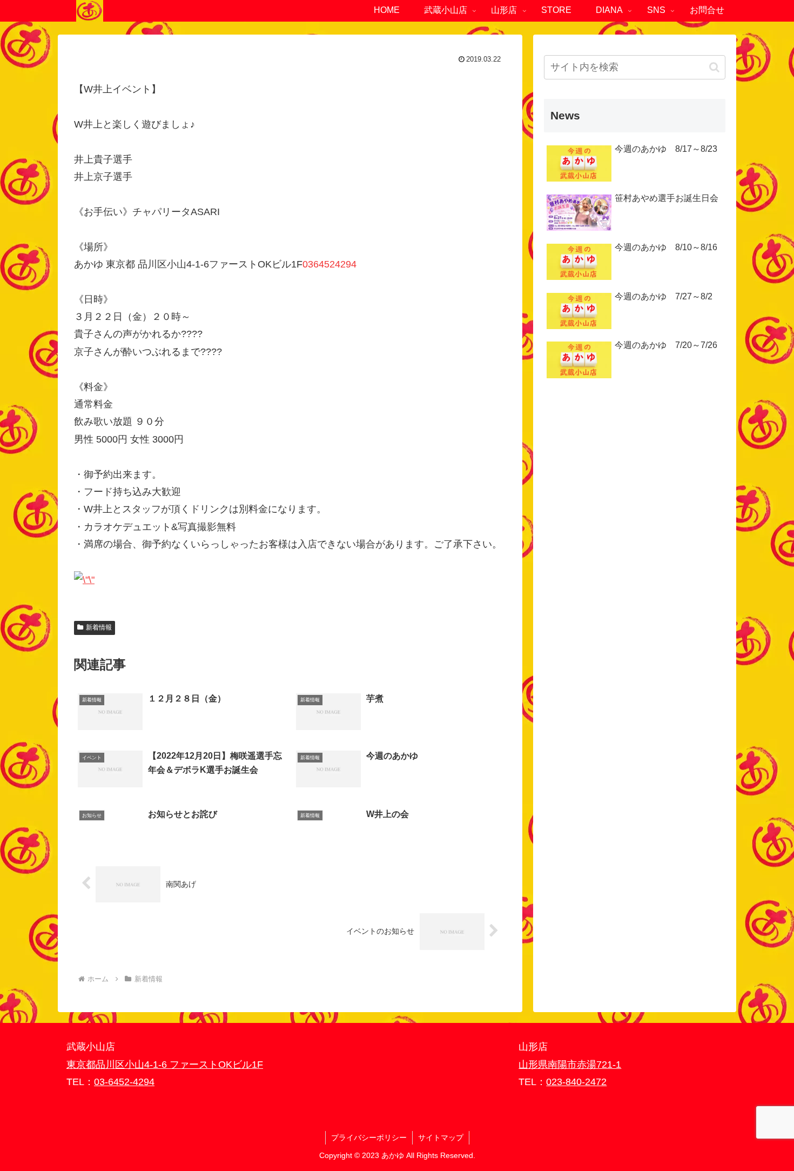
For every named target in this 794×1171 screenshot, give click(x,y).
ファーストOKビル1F (216, 1064)
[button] (714, 67)
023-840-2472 (576, 1081)
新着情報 (99, 627)
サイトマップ (440, 1137)
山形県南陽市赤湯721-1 (570, 1064)
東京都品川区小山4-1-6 (118, 1064)
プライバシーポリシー (369, 1137)
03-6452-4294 (124, 1081)
